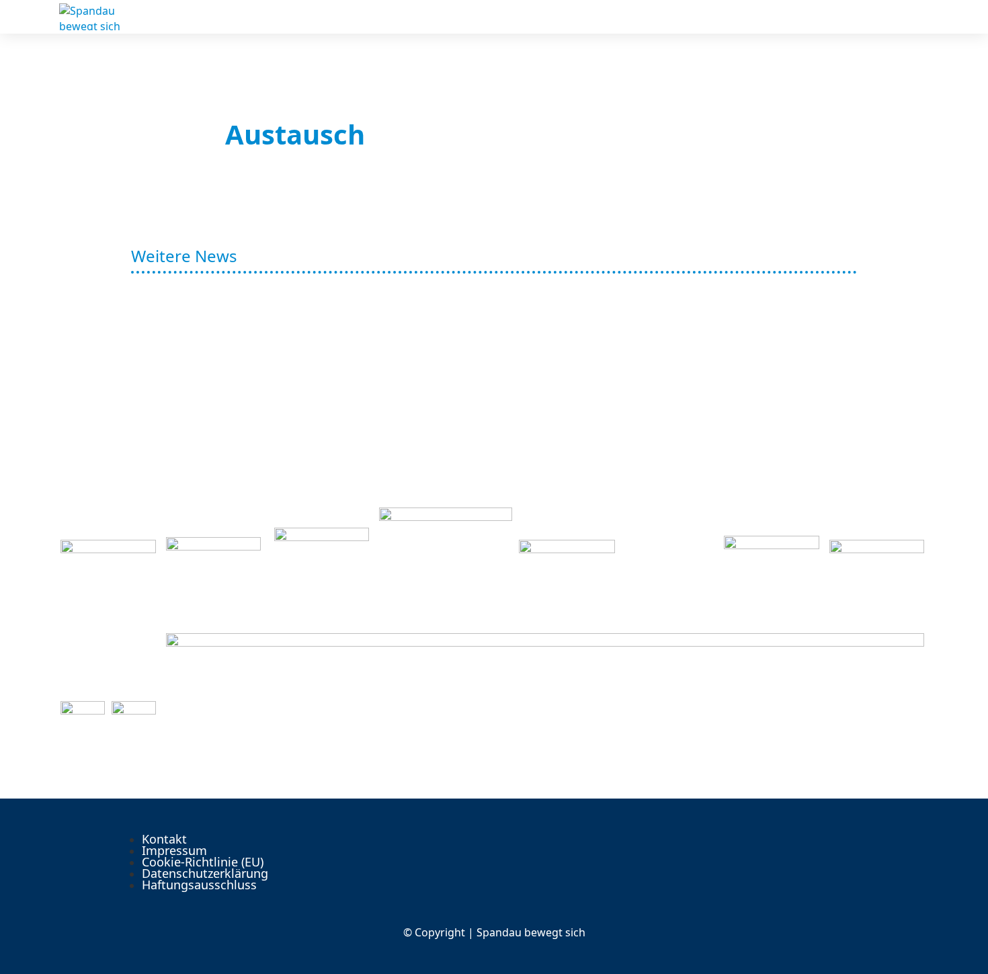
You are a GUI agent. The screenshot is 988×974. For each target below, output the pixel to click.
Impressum (174, 850)
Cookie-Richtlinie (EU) (202, 862)
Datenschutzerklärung (205, 873)
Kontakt (164, 839)
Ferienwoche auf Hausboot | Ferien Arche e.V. (356, 322)
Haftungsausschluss (199, 885)
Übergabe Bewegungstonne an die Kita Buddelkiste (386, 415)
